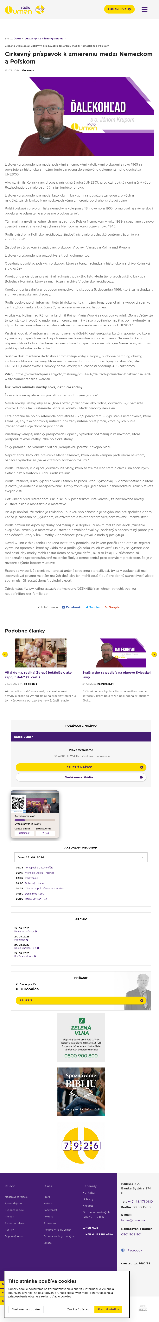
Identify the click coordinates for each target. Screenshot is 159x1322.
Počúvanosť (50, 1210)
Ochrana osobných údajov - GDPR (96, 1215)
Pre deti (9, 1216)
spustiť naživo (79, 767)
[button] (81, 736)
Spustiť (26, 1000)
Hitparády (89, 1186)
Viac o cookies (61, 1296)
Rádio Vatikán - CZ (36, 898)
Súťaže (48, 1242)
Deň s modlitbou (34, 893)
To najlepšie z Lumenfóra (39, 867)
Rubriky (9, 1229)
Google (113, 607)
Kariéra (87, 1206)
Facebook (73, 607)
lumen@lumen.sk (133, 1220)
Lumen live (117, 9)
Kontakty (89, 1192)
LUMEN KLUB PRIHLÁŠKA (97, 1234)
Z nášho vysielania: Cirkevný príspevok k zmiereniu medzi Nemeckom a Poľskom (57, 45)
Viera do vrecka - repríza (39, 872)
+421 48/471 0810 (140, 1201)
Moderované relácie (16, 1196)
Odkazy (87, 1199)
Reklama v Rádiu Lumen (57, 1229)
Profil (47, 1196)
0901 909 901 (131, 1234)
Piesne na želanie (14, 1223)
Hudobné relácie (14, 1210)
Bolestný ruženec (35, 883)
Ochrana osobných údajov (59, 1236)
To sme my (50, 1223)
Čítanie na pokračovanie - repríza (44, 888)
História (48, 1203)
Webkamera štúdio (79, 777)
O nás (48, 1186)
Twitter (94, 607)
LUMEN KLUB (90, 1227)
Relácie (10, 1186)
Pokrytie (48, 1216)
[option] (41, 677)
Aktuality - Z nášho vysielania (44, 38)
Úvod (17, 38)
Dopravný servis (14, 1236)
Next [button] (154, 654)
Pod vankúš (31, 878)
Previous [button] (5, 654)
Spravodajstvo (13, 1203)
